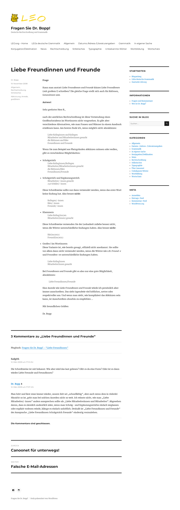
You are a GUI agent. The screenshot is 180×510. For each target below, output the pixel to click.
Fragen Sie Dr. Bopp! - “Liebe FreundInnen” (45, 347)
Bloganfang (136, 76)
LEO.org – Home (19, 43)
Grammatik (125, 43)
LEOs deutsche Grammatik (46, 43)
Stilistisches (78, 49)
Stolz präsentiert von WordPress (44, 498)
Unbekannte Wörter (116, 49)
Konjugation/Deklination (24, 49)
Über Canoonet (138, 168)
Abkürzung (16, 96)
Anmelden (136, 195)
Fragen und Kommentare (142, 101)
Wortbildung (137, 49)
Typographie (95, 49)
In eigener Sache (143, 43)
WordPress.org (138, 204)
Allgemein (69, 43)
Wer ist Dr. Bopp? (139, 104)
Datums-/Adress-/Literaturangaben (96, 43)
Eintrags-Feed (138, 198)
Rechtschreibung (59, 49)
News (44, 49)
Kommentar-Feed (139, 201)
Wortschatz (154, 49)
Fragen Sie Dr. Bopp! (30, 28)
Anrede (24, 96)
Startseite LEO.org (139, 82)
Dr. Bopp (15, 80)
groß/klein (15, 99)
